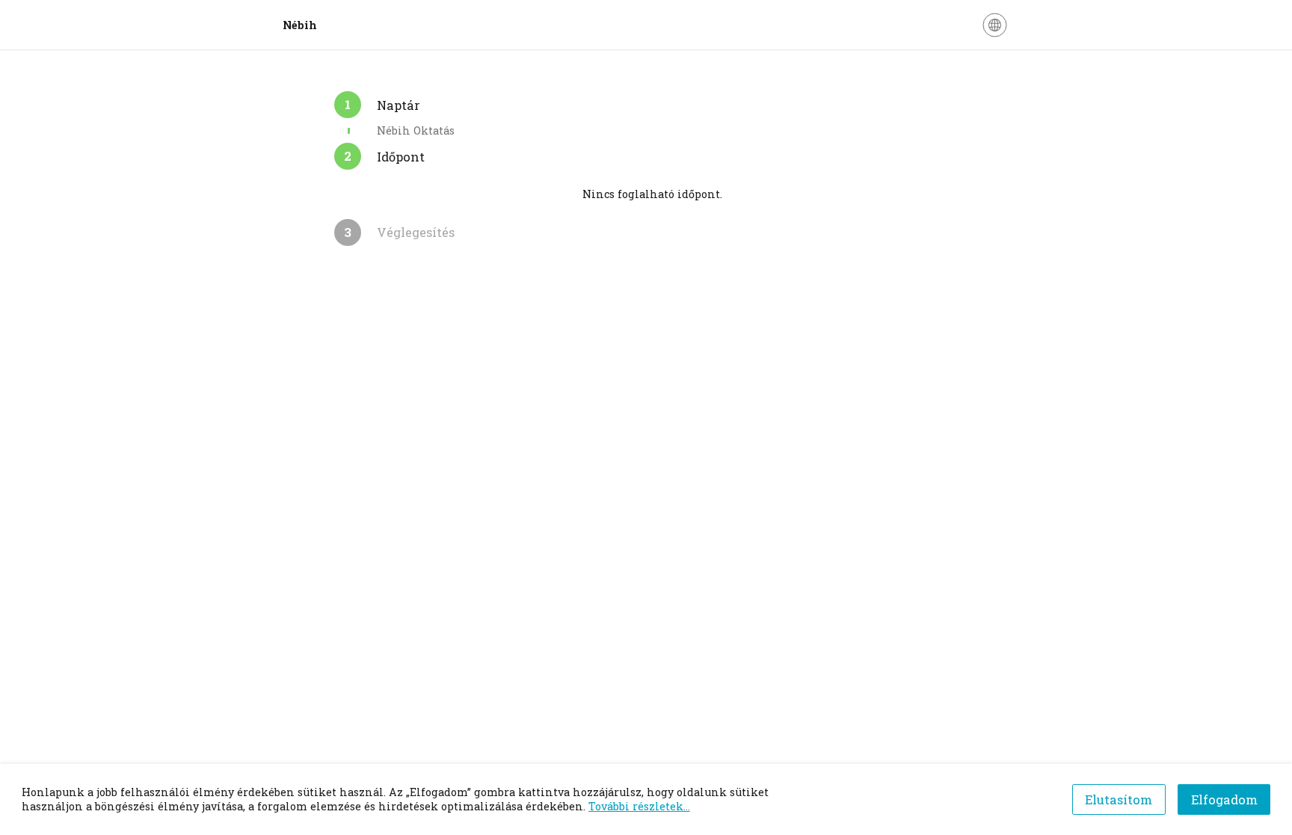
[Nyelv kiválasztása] (994, 25)
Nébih (300, 25)
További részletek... (639, 806)
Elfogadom (1224, 799)
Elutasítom (1118, 799)
